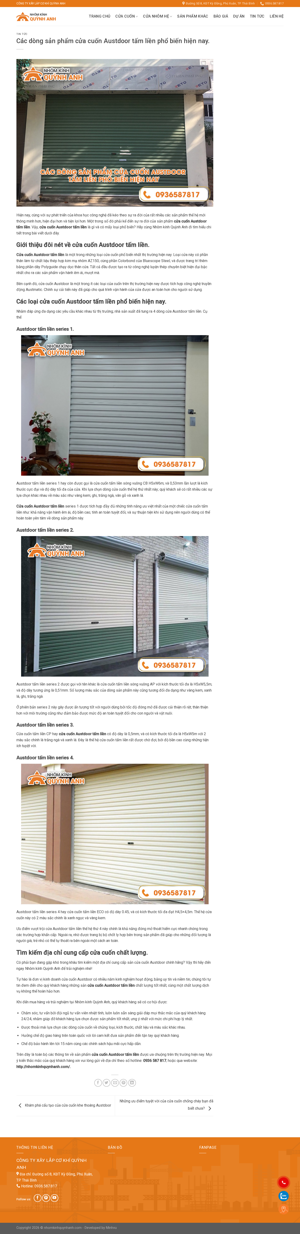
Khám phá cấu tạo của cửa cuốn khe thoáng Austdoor (67, 1105)
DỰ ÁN (239, 16)
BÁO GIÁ (221, 16)
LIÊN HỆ (277, 16)
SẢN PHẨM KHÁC (192, 16)
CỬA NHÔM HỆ (156, 16)
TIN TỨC (257, 16)
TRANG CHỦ (99, 16)
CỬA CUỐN (125, 16)
